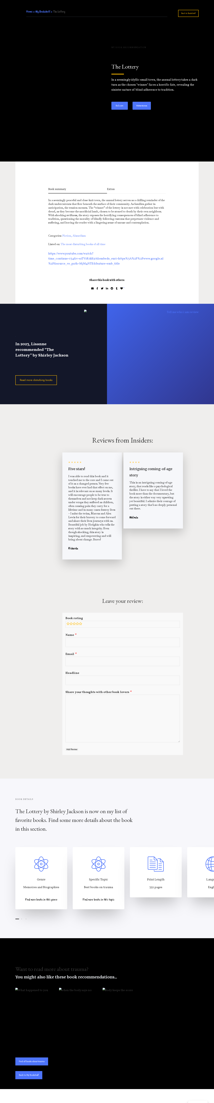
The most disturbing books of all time (83, 244)
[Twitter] (102, 288)
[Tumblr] (116, 288)
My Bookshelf (43, 11)
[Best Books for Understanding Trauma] (99, 878)
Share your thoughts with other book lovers (97, 692)
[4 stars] (77, 624)
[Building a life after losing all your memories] (141, 347)
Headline (72, 673)
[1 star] (68, 624)
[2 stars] (71, 624)
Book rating (74, 618)
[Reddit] (112, 288)
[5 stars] (80, 624)
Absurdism (79, 235)
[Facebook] (97, 288)
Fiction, (67, 235)
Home (29, 11)
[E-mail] (92, 288)
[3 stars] (74, 624)
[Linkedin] (107, 288)
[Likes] (121, 288)
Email (69, 654)
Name (69, 635)
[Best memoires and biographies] (41, 878)
